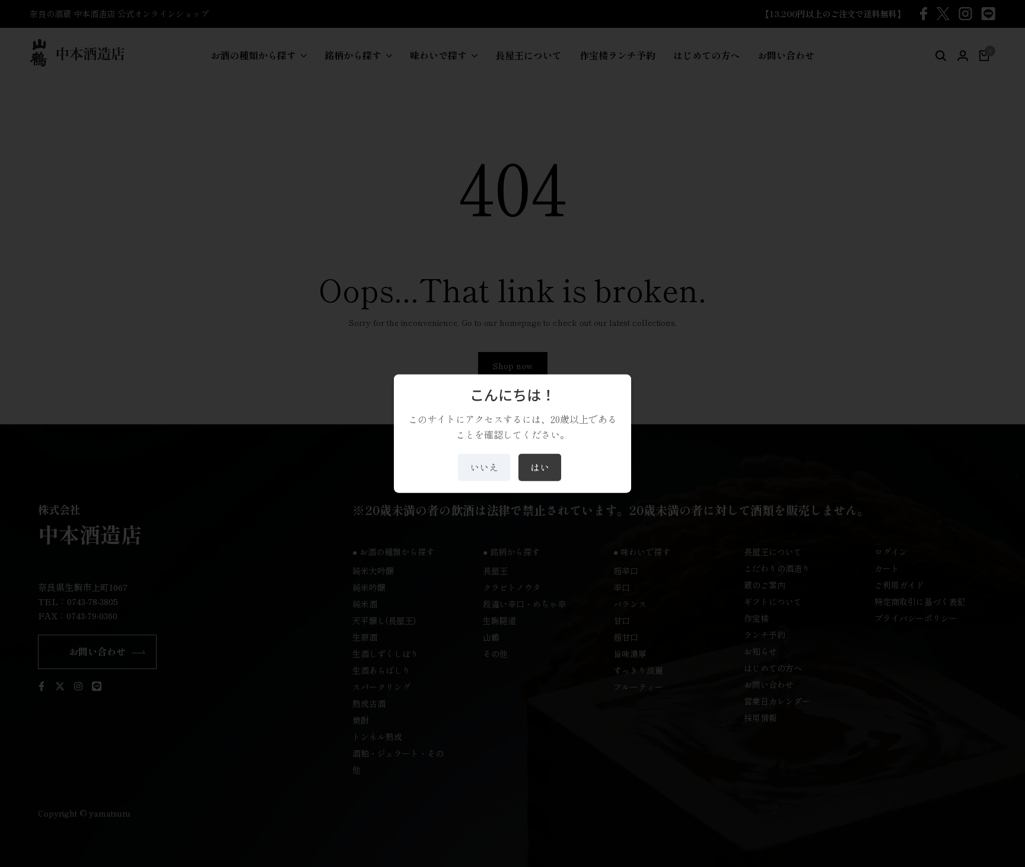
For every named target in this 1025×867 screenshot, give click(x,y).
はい (539, 467)
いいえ (484, 467)
